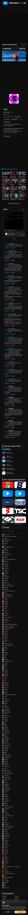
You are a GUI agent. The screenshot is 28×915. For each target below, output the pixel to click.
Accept (20, 911)
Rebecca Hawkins (12, 313)
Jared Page (11, 263)
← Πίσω (23, 44)
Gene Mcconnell (12, 378)
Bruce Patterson (12, 328)
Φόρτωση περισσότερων (14, 203)
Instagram (8, 121)
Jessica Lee (11, 286)
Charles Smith (11, 361)
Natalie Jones (11, 275)
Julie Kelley (11, 302)
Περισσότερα (7, 136)
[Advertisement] (14, 29)
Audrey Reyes (11, 369)
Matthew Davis (11, 337)
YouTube (7, 119)
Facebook (15, 119)
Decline (7, 911)
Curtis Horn (11, 348)
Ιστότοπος (18, 116)
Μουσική (16, 898)
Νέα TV (4, 898)
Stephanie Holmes (12, 250)
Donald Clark (11, 243)
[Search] (4, 531)
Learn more (22, 909)
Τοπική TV (17, 896)
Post (14, 238)
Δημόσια (4, 896)
